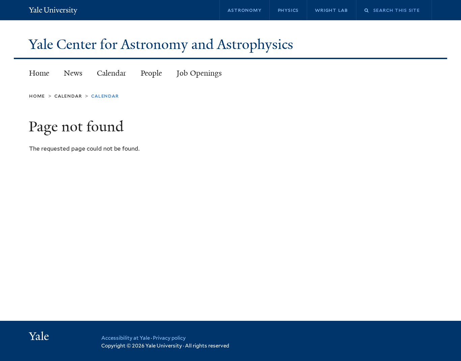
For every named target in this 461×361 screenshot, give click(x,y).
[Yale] (40, 337)
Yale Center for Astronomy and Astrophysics (163, 44)
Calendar (111, 73)
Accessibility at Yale (125, 338)
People (151, 73)
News (73, 73)
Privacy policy (169, 338)
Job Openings (199, 73)
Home (39, 73)
